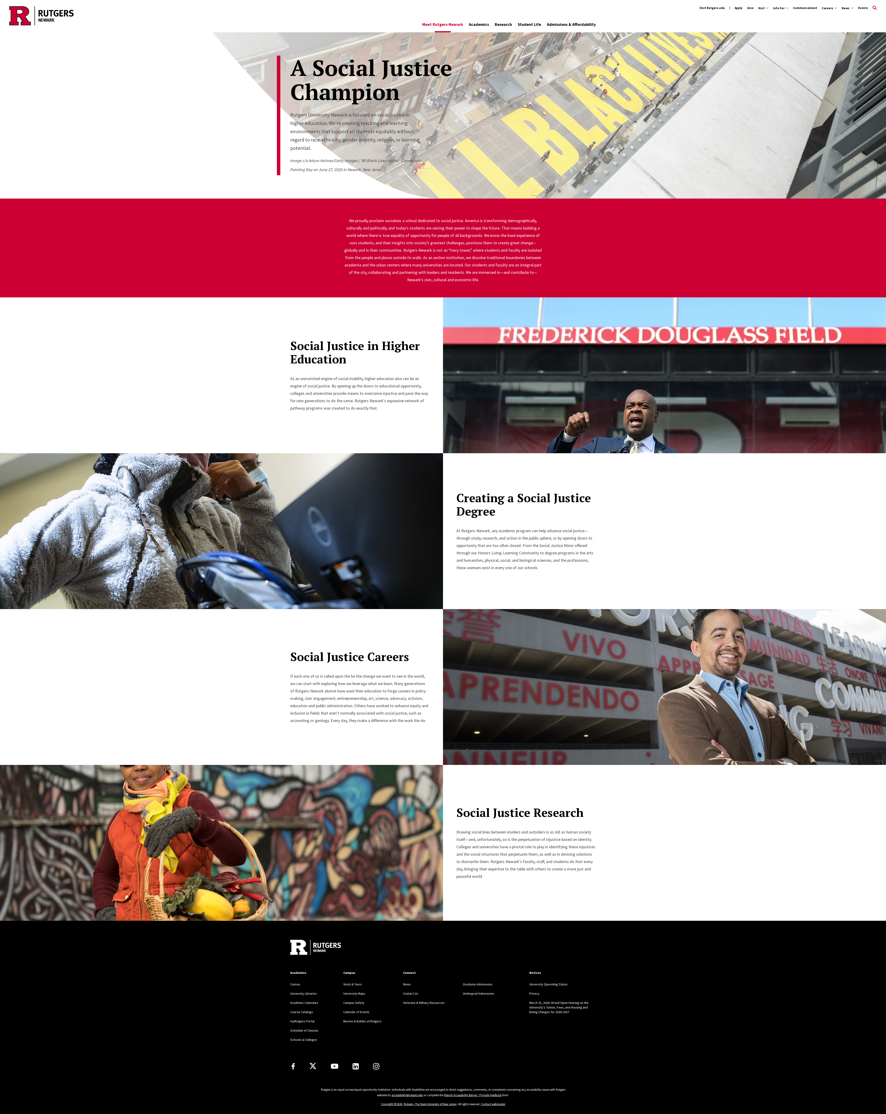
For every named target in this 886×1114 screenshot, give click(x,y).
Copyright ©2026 (391, 1104)
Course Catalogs (301, 1012)
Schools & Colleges (303, 1040)
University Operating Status (548, 984)
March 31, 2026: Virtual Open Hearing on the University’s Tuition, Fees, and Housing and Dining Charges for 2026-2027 (559, 1007)
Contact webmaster (493, 1104)
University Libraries (303, 993)
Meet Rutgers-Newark (442, 24)
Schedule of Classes (304, 1030)
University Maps (354, 993)
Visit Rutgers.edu (712, 8)
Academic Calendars (304, 1003)
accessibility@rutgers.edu (407, 1095)
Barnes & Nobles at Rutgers (362, 1021)
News (407, 984)
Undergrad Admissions (478, 993)
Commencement (805, 8)
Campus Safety (353, 1003)
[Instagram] (376, 1066)
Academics (479, 24)
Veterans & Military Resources (424, 1003)
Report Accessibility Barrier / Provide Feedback (473, 1095)
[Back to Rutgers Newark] (315, 948)
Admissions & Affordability (571, 24)
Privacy (534, 993)
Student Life (529, 24)
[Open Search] (875, 8)
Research (503, 24)
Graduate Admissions (477, 984)
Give (750, 8)
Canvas (295, 984)
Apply (738, 8)
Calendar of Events (356, 1012)
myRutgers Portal (302, 1021)
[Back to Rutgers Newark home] (41, 15)
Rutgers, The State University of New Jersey (430, 1104)
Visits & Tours (352, 984)
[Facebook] (293, 1066)
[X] (313, 1066)
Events (863, 8)
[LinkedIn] (356, 1066)
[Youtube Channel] (334, 1066)
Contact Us (410, 993)
